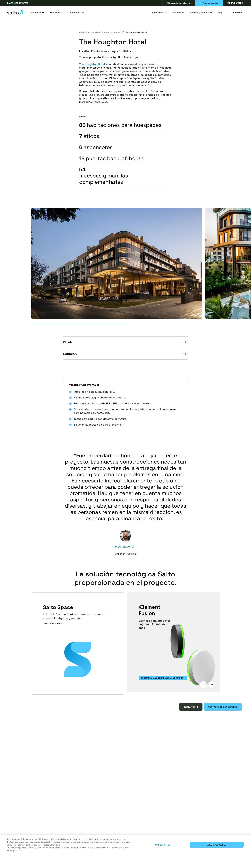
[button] (203, 684)
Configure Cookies (163, 845)
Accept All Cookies (216, 845)
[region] (125, 845)
